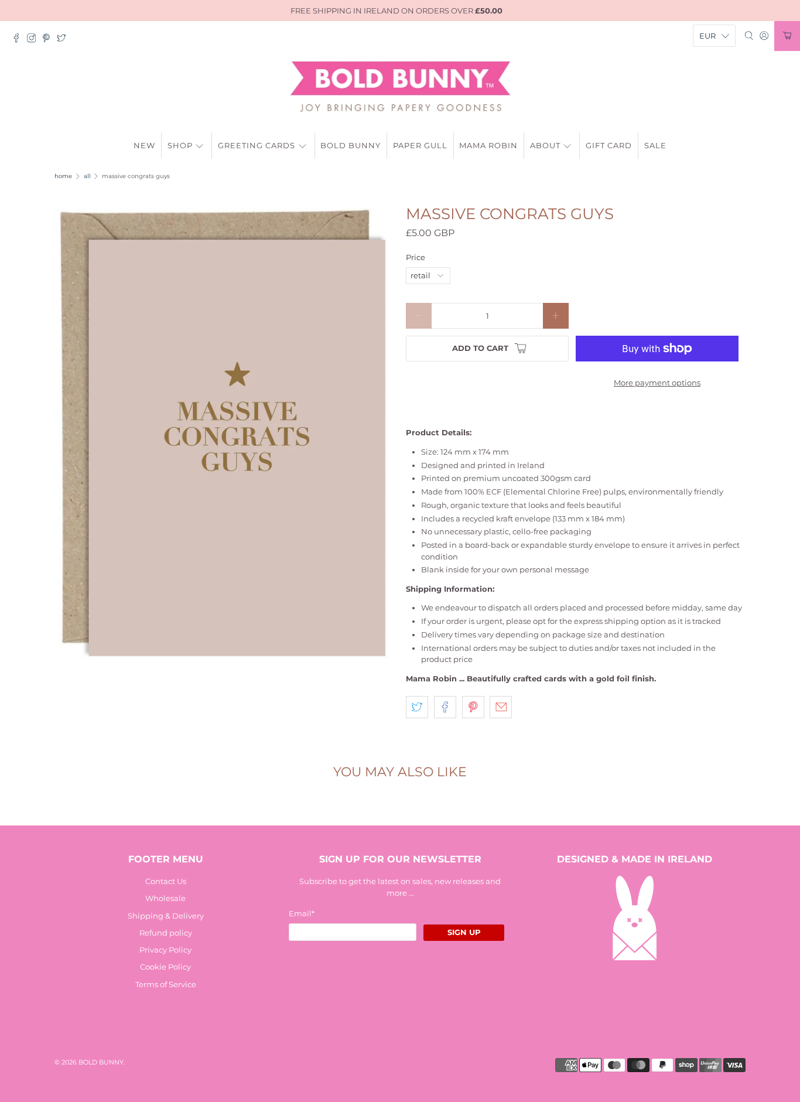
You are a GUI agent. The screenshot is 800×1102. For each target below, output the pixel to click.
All (87, 176)
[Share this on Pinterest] (473, 707)
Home (63, 176)
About (545, 145)
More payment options (657, 382)
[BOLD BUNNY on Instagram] (34, 40)
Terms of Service (165, 984)
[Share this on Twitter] (417, 707)
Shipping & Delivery (166, 915)
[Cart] (787, 36)
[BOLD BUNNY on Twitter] (64, 40)
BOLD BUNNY (101, 1062)
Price (415, 257)
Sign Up (464, 932)
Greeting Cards (256, 145)
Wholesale (165, 898)
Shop (180, 145)
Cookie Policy (165, 966)
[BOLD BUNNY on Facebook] (19, 40)
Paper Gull (420, 145)
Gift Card (609, 145)
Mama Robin (488, 145)
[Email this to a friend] (501, 707)
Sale (655, 145)
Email (301, 913)
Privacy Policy (165, 949)
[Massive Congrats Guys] (224, 434)
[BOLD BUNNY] (400, 86)
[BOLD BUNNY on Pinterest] (49, 40)
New (144, 145)
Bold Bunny (350, 145)
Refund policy (165, 932)
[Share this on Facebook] (445, 707)
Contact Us (165, 881)
